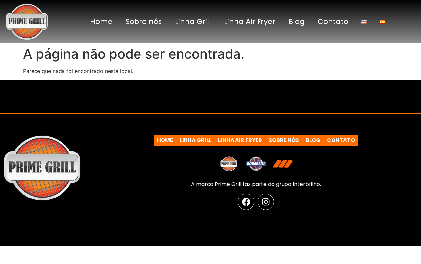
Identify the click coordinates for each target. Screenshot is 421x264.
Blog (296, 21)
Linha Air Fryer (249, 21)
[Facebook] (246, 202)
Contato (333, 21)
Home (101, 21)
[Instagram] (266, 202)
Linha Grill (193, 21)
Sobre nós (144, 21)
